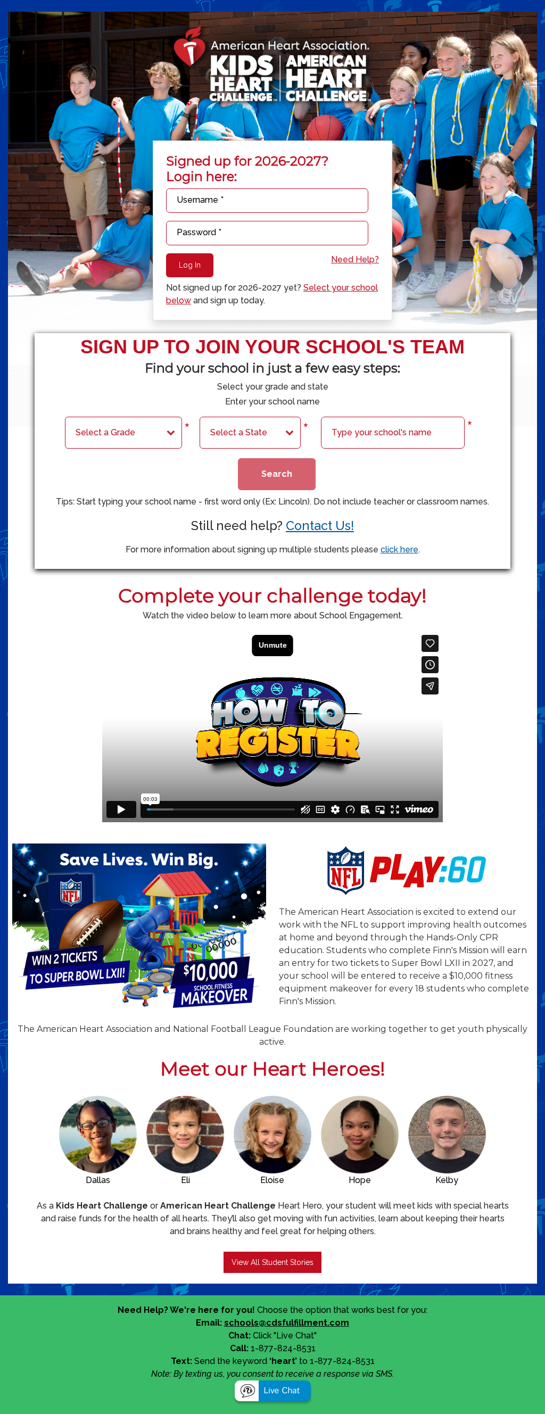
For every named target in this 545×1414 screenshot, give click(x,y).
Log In (190, 265)
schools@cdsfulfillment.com (286, 1323)
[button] (273, 1392)
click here (399, 549)
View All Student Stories (272, 1262)
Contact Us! (320, 525)
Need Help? (355, 259)
